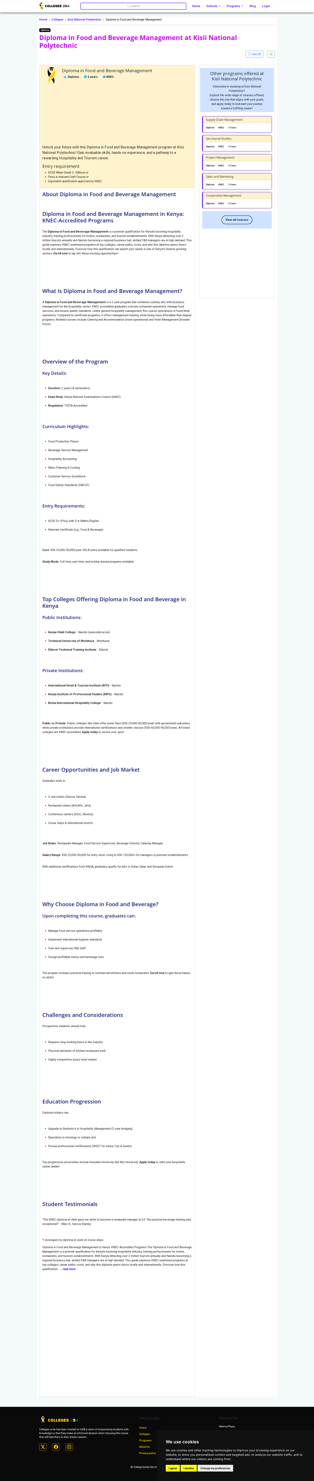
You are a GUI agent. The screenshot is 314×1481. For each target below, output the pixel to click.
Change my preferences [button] (215, 1468)
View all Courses (237, 219)
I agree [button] (173, 1468)
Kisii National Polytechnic (84, 19)
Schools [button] (212, 6)
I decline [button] (189, 1468)
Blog (253, 6)
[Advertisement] (117, 114)
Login (266, 6)
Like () (256, 54)
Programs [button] (234, 6)
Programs (145, 1440)
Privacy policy (147, 1453)
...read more (68, 1269)
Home (196, 6)
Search (135, 6)
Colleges (57, 19)
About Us (144, 1446)
